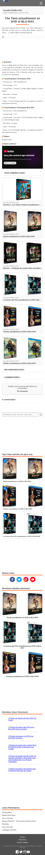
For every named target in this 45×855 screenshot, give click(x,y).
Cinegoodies (7, 812)
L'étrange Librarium (9, 830)
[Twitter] (19, 579)
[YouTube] (32, 579)
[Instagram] (26, 579)
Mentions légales (22, 842)
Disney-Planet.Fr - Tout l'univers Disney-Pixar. (19, 821)
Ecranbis (5, 824)
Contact (22, 837)
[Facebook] (12, 579)
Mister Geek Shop (8, 815)
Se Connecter (22, 391)
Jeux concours (7, 818)
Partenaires (22, 840)
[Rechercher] (41, 414)
